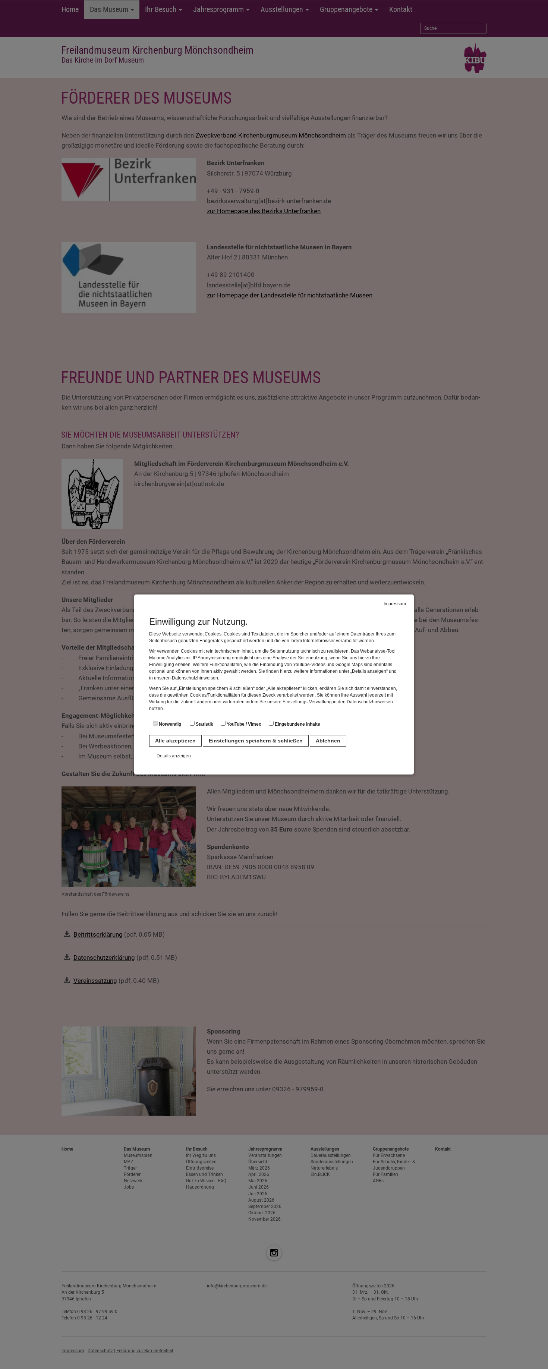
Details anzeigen (174, 755)
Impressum (395, 603)
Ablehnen (328, 741)
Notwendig (169, 724)
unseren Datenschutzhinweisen (186, 678)
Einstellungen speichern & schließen (256, 741)
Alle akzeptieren (175, 741)
